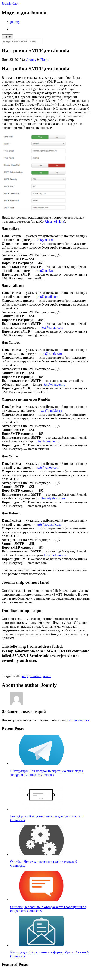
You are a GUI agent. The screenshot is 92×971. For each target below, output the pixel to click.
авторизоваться (78, 720)
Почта (44, 59)
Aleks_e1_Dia (54, 221)
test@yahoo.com (48, 467)
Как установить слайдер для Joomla (55, 816)
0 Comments (45, 775)
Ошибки (16, 861)
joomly (15, 22)
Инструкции (19, 771)
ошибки (35, 676)
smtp (25, 676)
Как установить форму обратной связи (58, 952)
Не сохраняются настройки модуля (49, 861)
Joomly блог (10, 3)
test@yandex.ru (51, 353)
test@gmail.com (47, 296)
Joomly (31, 59)
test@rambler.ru (51, 410)
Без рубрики (19, 816)
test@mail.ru (45, 240)
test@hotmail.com (49, 524)
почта (47, 676)
